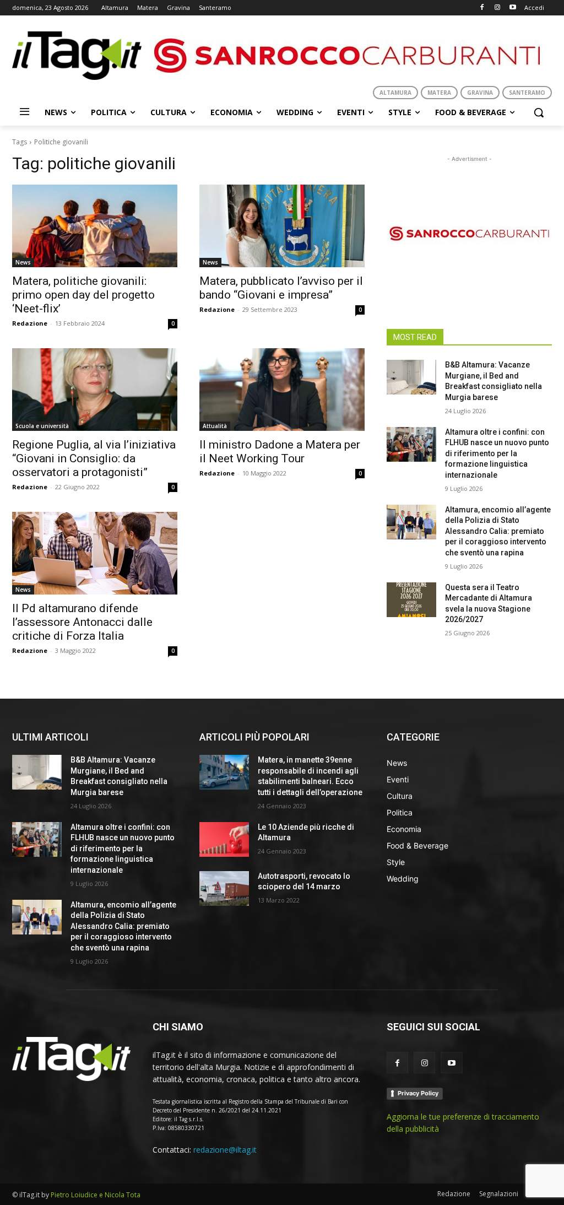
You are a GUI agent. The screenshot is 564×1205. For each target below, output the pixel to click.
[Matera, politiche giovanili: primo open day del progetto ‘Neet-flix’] (94, 226)
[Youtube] (512, 8)
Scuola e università (42, 426)
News (23, 262)
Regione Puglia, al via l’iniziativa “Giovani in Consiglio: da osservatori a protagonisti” (94, 458)
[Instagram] (497, 8)
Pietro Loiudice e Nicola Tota (95, 1194)
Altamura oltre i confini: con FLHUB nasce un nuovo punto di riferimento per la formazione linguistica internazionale (497, 453)
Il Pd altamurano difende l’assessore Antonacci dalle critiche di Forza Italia (82, 622)
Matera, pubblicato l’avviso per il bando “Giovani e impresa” (281, 287)
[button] (538, 112)
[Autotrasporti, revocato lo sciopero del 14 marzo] (224, 888)
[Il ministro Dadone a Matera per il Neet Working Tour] (282, 389)
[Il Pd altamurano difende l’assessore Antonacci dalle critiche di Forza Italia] (94, 553)
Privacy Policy (418, 1093)
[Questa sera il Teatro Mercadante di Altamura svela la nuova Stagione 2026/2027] (411, 599)
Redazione (29, 323)
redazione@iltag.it (225, 1149)
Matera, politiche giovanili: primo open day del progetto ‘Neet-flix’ (83, 294)
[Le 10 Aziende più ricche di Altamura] (224, 839)
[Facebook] (482, 8)
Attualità (215, 426)
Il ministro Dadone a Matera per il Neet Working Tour (279, 451)
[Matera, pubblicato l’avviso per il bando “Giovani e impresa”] (282, 226)
